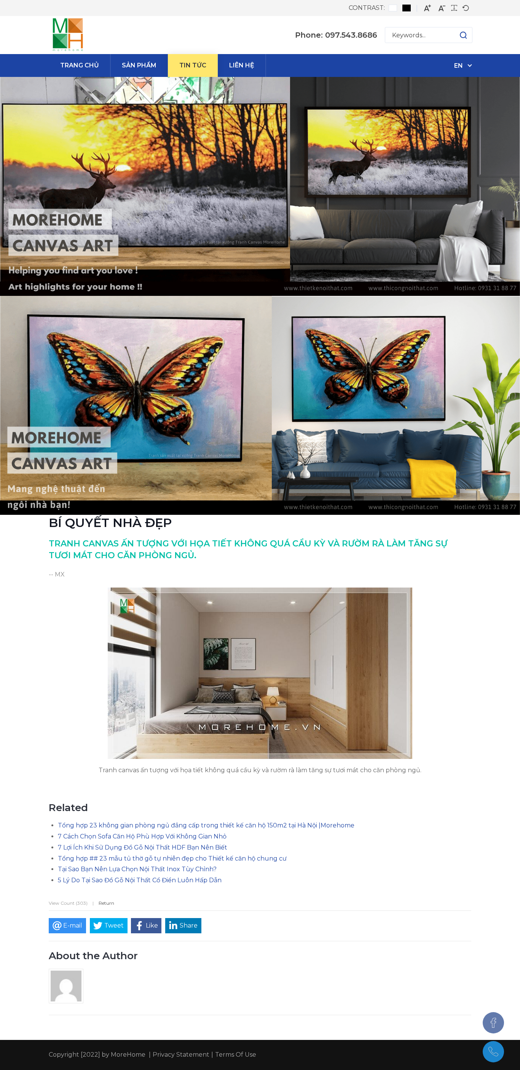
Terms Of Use (235, 1054)
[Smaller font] (441, 8)
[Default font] (465, 8)
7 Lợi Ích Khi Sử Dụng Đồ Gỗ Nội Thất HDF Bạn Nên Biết (142, 847)
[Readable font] (454, 8)
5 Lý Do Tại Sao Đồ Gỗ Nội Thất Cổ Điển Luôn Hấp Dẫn (140, 880)
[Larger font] (427, 8)
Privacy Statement (181, 1054)
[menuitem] (79, 65)
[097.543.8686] (493, 1051)
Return (106, 903)
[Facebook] (493, 1022)
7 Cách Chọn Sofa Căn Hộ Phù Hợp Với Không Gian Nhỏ (142, 836)
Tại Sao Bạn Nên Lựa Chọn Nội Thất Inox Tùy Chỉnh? (137, 869)
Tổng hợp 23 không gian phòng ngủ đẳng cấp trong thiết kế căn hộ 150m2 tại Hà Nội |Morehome (206, 825)
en (458, 65)
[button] (456, 35)
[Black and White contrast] (406, 8)
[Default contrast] (393, 8)
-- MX (57, 574)
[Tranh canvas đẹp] (68, 35)
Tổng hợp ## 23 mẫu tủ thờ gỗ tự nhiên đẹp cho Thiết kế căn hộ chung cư (172, 858)
